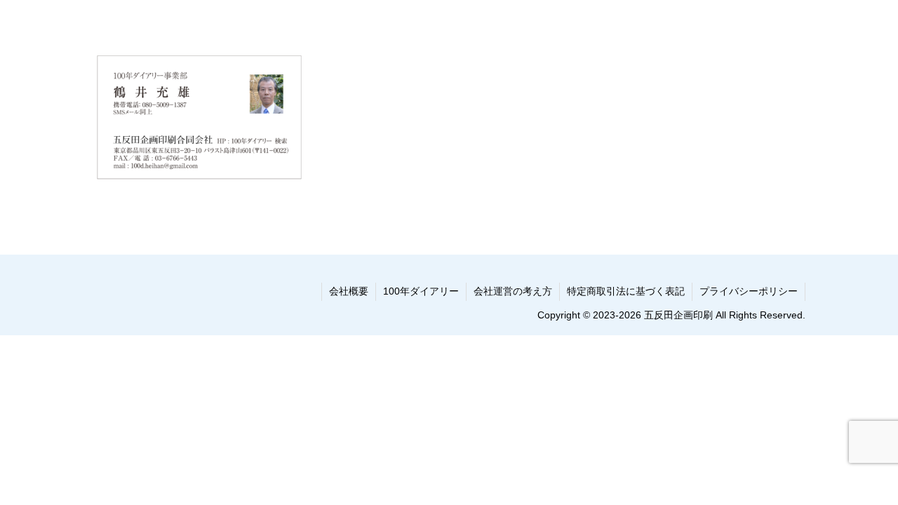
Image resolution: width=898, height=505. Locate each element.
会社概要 (348, 291)
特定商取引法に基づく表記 (626, 291)
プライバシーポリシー (748, 291)
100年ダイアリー (421, 291)
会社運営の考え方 (513, 291)
